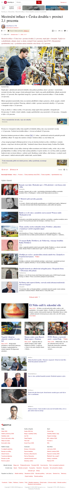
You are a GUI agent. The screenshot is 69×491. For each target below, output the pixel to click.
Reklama (15, 482)
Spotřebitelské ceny (57, 174)
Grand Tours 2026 (29, 443)
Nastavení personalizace (34, 484)
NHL (48, 443)
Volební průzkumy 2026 (7, 433)
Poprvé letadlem (28, 451)
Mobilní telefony (19, 473)
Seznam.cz (63, 2)
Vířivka (38, 470)
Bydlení (21, 231)
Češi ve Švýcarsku (29, 456)
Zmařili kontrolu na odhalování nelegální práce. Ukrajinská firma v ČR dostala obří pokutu (41, 269)
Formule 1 (50, 440)
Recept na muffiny (6, 451)
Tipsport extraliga (51, 436)
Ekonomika (4, 121)
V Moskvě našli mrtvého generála (30, 199)
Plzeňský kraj (22, 273)
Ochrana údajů (52, 482)
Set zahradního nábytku (56, 468)
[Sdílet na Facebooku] (64, 169)
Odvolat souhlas (61, 482)
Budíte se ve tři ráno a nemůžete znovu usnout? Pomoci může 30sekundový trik (40, 214)
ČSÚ (31, 135)
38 (67, 31)
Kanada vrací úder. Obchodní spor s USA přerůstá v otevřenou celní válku (42, 186)
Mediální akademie (34, 482)
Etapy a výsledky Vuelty (30, 433)
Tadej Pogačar (28, 438)
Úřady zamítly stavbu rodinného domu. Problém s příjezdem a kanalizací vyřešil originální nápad (40, 228)
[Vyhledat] (39, 2)
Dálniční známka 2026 (53, 451)
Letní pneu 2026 (51, 449)
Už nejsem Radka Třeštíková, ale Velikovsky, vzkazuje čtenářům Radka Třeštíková (41, 241)
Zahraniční (21, 286)
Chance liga (50, 431)
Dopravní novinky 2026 (53, 453)
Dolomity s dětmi (28, 460)
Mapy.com (16, 465)
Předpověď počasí (25, 465)
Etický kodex (43, 482)
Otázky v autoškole (52, 458)
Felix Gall (26, 440)
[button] (34, 66)
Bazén (15, 468)
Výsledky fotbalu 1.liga (53, 433)
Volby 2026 (4, 431)
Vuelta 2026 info (28, 431)
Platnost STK (50, 460)
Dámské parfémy (40, 473)
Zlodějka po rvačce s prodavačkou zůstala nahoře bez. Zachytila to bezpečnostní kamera (42, 255)
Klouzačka (45, 468)
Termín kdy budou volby (7, 438)
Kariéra (21, 482)
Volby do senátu (5, 440)
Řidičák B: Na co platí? (53, 456)
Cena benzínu (44, 465)
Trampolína (32, 468)
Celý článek (32, 316)
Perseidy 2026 (35, 465)
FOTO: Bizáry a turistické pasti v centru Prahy (57, 338)
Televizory (63, 473)
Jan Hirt (26, 436)
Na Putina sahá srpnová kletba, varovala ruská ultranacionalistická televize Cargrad (42, 283)
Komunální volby (5, 443)
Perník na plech (5, 460)
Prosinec (20, 174)
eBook (55, 31)
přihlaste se (26, 31)
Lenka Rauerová (10, 26)
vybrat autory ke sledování (12, 27)
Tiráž (26, 482)
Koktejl (21, 259)
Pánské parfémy (38, 476)
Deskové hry (56, 473)
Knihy (20, 245)
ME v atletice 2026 (52, 438)
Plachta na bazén (23, 468)
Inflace (14, 174)
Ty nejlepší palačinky (6, 449)
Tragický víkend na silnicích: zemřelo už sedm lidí (10, 339)
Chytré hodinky (29, 476)
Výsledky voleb (5, 436)
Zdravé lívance (5, 453)
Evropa (21, 201)
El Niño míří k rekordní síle (45, 305)
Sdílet (61, 31)
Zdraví (20, 217)
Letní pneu (49, 473)
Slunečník (39, 468)
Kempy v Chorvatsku (29, 449)
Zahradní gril (31, 470)
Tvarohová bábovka (6, 456)
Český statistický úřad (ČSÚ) (32, 174)
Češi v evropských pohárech (56, 465)
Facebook (4, 482)
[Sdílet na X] (67, 169)
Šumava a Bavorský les (30, 453)
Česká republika (45, 174)
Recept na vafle (5, 458)
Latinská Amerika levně (30, 458)
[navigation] (2, 2)
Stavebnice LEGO (29, 473)
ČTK (15, 26)
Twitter (10, 482)
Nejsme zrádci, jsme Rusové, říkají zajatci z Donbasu (34, 338)
